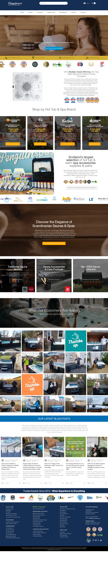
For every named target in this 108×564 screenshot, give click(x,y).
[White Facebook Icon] (93, 540)
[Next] (100, 35)
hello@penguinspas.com (94, 518)
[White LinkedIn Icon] (101, 540)
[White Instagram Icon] (96, 540)
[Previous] (8, 35)
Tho (86, 509)
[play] (39, 99)
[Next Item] (105, 199)
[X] (98, 540)
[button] (94, 3)
